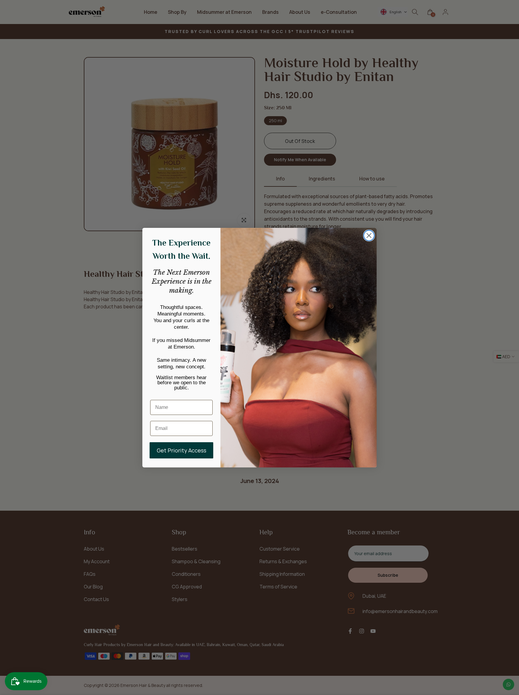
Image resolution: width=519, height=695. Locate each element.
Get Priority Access (181, 450)
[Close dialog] (369, 235)
